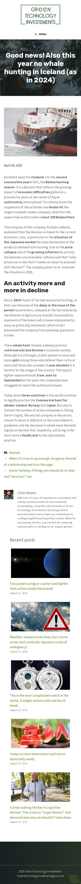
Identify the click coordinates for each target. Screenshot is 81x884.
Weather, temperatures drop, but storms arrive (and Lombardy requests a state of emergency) (39, 642)
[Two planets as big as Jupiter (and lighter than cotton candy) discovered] (40, 575)
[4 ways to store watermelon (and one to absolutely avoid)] (40, 746)
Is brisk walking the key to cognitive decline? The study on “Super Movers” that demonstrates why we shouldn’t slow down (40, 812)
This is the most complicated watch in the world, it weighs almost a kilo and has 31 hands (39, 700)
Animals (14, 452)
